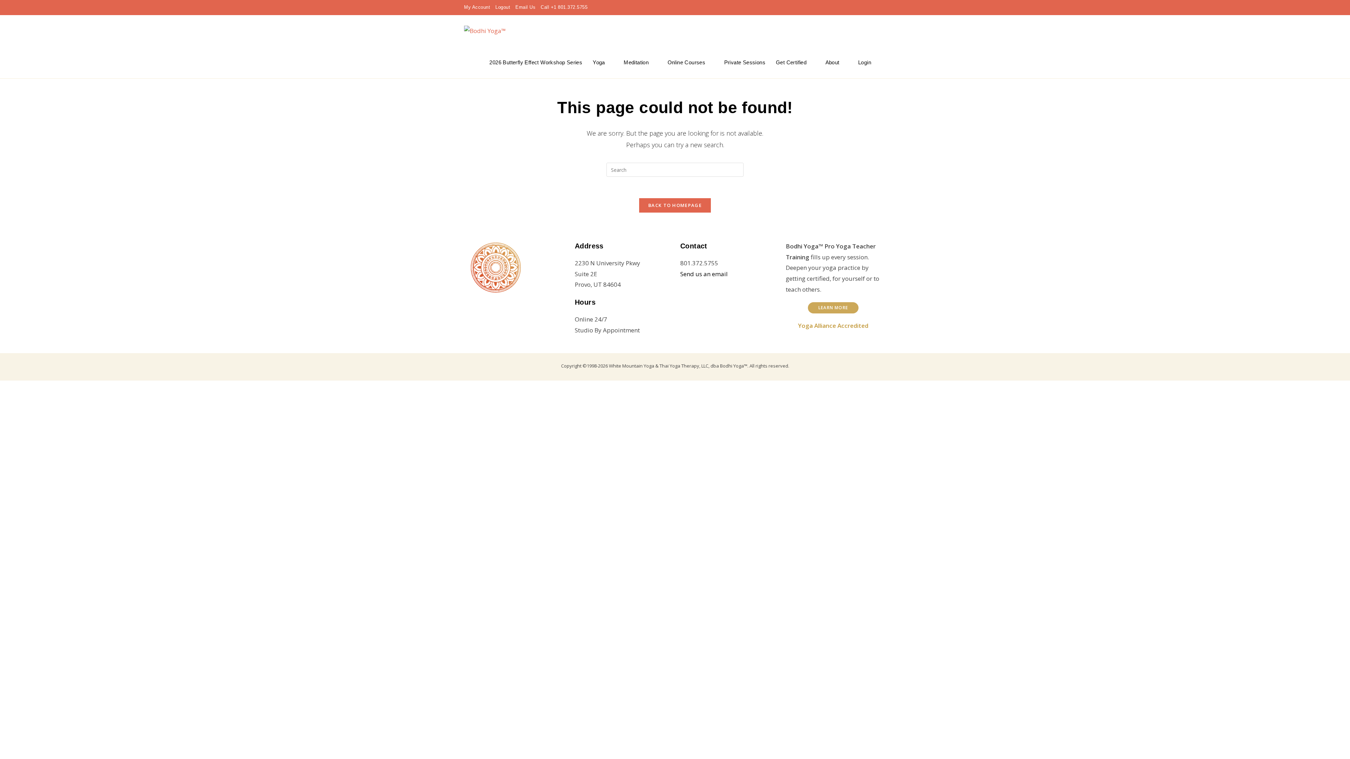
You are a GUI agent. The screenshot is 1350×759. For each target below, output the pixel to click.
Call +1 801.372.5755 (564, 7)
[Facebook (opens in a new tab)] (838, 7)
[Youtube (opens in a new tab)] (872, 7)
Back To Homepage (675, 205)
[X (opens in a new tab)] (826, 7)
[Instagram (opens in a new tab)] (849, 7)
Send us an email (704, 274)
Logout (502, 7)
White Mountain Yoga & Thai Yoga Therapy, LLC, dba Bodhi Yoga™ (678, 366)
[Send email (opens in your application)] (882, 7)
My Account (477, 7)
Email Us (525, 7)
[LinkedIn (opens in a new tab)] (860, 7)
